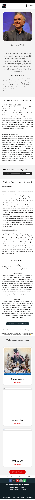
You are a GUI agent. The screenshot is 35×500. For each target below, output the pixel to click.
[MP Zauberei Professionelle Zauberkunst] (3, 6)
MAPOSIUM (17, 461)
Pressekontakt (6, 497)
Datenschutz (20, 497)
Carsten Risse (17, 420)
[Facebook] (10, 480)
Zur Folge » (17, 382)
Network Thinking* (11, 289)
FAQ (14, 497)
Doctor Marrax (17, 379)
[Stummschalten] (25, 174)
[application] (17, 173)
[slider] (15, 173)
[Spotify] (24, 480)
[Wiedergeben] (5, 174)
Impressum (29, 497)
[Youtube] (17, 480)
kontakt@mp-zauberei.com (26, 1)
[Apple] (21, 480)
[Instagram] (14, 480)
